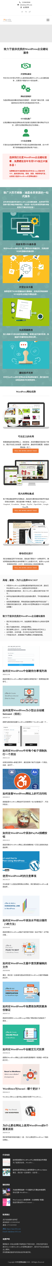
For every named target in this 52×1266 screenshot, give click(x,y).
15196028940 (26, 2)
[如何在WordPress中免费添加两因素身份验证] (21, 992)
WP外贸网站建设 (21, 1262)
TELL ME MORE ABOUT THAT (25, 451)
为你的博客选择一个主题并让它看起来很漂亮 (29, 1190)
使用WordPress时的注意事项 (19, 875)
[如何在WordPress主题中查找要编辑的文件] (21, 949)
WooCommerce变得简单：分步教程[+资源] (28, 1200)
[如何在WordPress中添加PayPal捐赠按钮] (21, 818)
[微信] (26, 13)
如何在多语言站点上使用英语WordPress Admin (30, 1170)
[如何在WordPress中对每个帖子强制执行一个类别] (21, 736)
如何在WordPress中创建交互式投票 (23, 1049)
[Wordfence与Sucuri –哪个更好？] (21, 1074)
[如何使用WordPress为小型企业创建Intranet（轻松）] (21, 696)
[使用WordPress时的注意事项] (21, 861)
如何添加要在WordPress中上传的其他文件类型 (30, 1160)
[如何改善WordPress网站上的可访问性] (21, 779)
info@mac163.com (26, 5)
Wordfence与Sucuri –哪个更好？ (22, 1088)
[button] (48, 20)
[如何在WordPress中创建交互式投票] (21, 1035)
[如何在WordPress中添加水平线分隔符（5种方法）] (21, 906)
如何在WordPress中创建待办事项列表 (25, 670)
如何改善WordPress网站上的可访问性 (25, 793)
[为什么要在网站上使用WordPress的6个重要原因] (21, 1111)
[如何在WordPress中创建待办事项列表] (21, 656)
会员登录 (26, 7)
